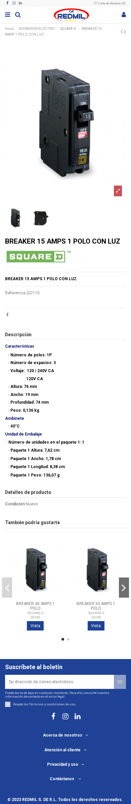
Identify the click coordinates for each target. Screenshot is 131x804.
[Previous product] (122, 31)
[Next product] (125, 31)
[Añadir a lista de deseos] (55, 546)
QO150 (96, 617)
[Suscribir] (120, 682)
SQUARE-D (35, 613)
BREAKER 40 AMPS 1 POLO (35, 606)
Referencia (15, 293)
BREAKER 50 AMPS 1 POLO (96, 606)
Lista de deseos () (111, 3)
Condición (15, 504)
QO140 (35, 617)
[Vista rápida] (55, 568)
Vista (35, 625)
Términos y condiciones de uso (52, 704)
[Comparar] (55, 557)
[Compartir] (7, 314)
